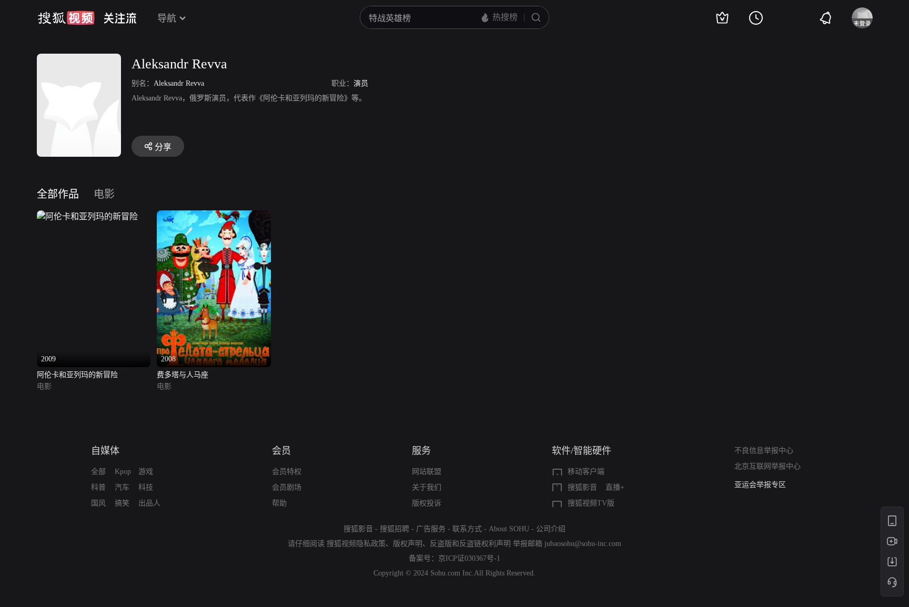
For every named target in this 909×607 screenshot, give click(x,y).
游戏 (145, 472)
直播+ (614, 487)
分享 (163, 147)
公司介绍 (550, 529)
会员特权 (286, 472)
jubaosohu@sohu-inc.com (582, 544)
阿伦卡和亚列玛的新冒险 (77, 375)
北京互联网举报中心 (767, 466)
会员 (281, 451)
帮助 (279, 503)
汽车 (122, 487)
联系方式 (467, 529)
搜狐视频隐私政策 (356, 544)
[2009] (87, 216)
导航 (166, 18)
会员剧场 (286, 487)
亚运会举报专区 (760, 484)
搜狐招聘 (394, 529)
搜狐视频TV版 (591, 503)
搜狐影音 (582, 487)
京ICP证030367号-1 (469, 558)
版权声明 (407, 544)
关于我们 (426, 487)
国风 (98, 503)
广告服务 (431, 529)
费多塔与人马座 (182, 375)
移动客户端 (586, 472)
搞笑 (122, 503)
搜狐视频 (66, 17)
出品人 (149, 503)
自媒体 (105, 451)
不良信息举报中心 (763, 450)
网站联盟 (426, 472)
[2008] (214, 216)
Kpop (123, 472)
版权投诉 (426, 503)
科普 (98, 487)
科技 (145, 487)
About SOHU (509, 529)
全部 (98, 472)
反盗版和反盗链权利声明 (470, 544)
